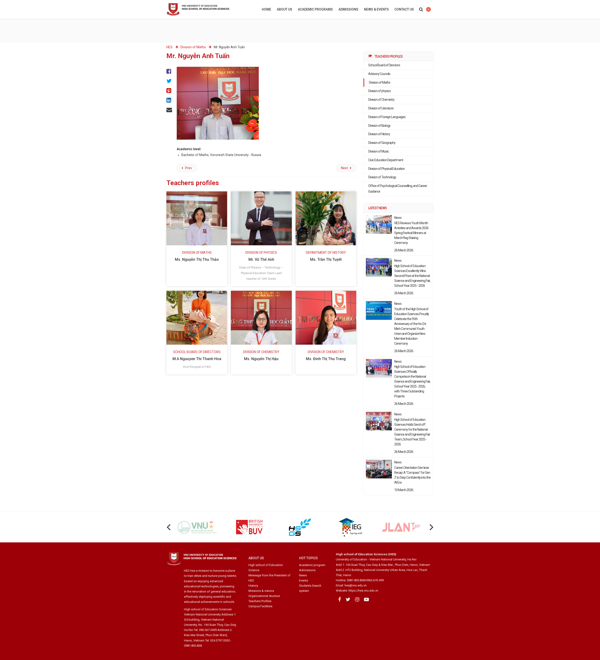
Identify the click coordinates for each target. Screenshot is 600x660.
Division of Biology (379, 125)
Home (266, 9)
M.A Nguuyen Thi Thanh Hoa (196, 359)
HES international (428, 9)
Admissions (348, 9)
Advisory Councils (379, 74)
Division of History (379, 134)
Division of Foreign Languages (386, 117)
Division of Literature (381, 108)
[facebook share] (169, 71)
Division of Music (378, 151)
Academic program (312, 565)
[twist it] (169, 81)
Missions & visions (261, 591)
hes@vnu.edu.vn (356, 585)
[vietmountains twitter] (348, 599)
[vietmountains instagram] (357, 599)
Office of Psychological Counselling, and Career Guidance (397, 188)
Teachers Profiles (259, 601)
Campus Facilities (260, 606)
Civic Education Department (385, 160)
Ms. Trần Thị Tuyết (326, 259)
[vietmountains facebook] (339, 599)
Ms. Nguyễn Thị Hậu (261, 359)
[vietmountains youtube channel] (366, 599)
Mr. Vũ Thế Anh (261, 259)
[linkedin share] (169, 100)
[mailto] (169, 110)
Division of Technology (382, 177)
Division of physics (379, 91)
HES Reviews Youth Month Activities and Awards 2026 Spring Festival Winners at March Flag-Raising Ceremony (411, 233)
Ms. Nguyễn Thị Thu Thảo (197, 259)
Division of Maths (379, 82)
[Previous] (169, 527)
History (253, 585)
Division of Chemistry (381, 99)
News (303, 575)
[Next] (431, 527)
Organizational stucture (264, 596)
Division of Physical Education (386, 169)
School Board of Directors (384, 65)
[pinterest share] (169, 90)
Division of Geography (381, 143)
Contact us (404, 9)
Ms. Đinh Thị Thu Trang (326, 359)
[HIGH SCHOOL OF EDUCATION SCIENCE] (209, 9)
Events (303, 580)
